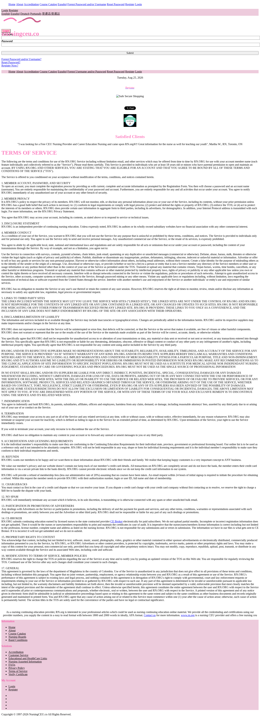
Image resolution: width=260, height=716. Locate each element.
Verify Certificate (18, 674)
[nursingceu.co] (22, 27)
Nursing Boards (17, 636)
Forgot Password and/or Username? (21, 59)
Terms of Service (17, 671)
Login (138, 4)
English (5, 13)
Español (62, 4)
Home (11, 4)
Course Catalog (48, 4)
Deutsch (25, 13)
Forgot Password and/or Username (86, 4)
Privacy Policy (16, 667)
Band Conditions (17, 639)
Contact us (150, 615)
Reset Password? (10, 62)
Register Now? (9, 65)
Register (129, 4)
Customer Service (18, 655)
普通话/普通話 (51, 13)
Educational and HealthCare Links (27, 658)
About (19, 4)
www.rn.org (188, 615)
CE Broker (116, 521)
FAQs (11, 664)
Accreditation (31, 4)
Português (35, 13)
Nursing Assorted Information (25, 661)
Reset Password (116, 4)
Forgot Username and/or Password (86, 71)
